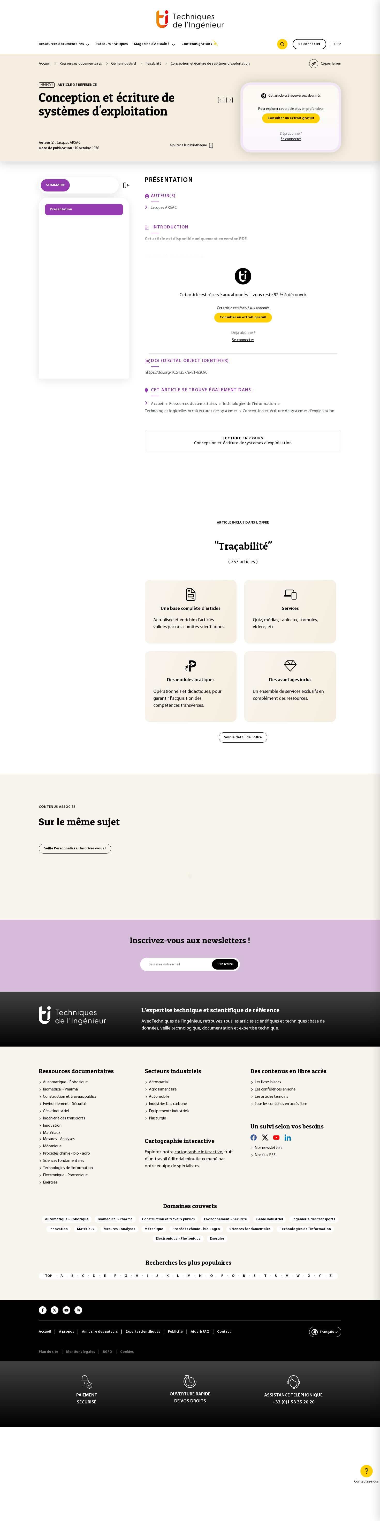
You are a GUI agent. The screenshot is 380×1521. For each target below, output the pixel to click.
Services (290, 608)
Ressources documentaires (61, 44)
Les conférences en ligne (275, 1089)
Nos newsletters (268, 1148)
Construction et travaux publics (69, 1097)
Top (48, 1276)
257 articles (243, 562)
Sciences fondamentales (63, 1161)
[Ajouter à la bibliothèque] (211, 145)
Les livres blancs (268, 1082)
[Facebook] (253, 1137)
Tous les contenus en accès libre (281, 1104)
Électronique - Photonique (65, 1175)
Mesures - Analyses (59, 1139)
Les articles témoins (271, 1097)
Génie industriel (56, 1111)
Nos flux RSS (265, 1155)
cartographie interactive (198, 1152)
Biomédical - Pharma (60, 1089)
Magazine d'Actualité (152, 44)
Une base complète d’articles (191, 608)
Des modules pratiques (191, 680)
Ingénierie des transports (64, 1118)
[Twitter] (265, 1137)
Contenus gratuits (196, 44)
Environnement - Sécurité (64, 1104)
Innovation (52, 1126)
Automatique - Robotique (65, 1082)
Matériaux (51, 1133)
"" (243, 546)
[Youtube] (276, 1137)
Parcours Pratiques (112, 44)
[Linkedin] (288, 1137)
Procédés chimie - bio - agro (66, 1153)
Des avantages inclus (290, 680)
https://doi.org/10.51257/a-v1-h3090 (176, 373)
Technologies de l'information (68, 1168)
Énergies (50, 1182)
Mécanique (52, 1146)
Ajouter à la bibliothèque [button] (188, 145)
